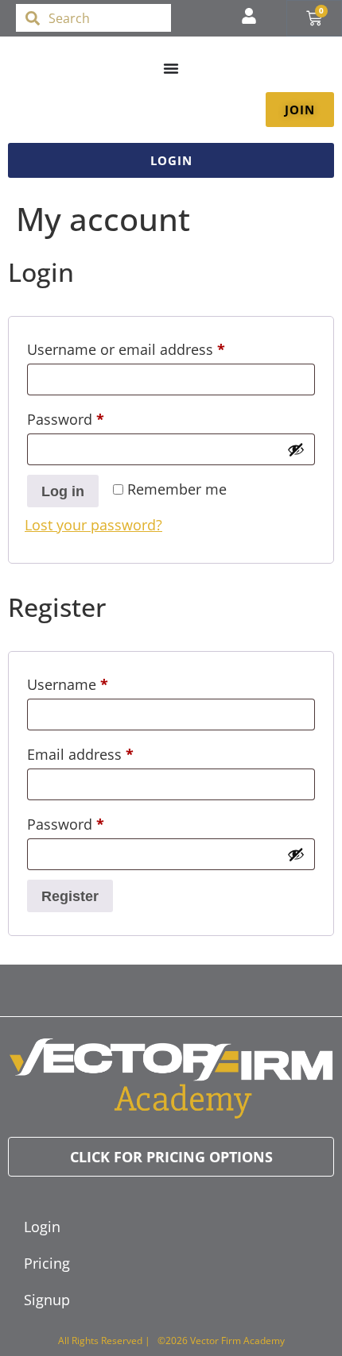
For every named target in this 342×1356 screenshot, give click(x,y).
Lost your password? (93, 524)
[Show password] (296, 449)
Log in (62, 491)
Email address (110, 752)
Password (95, 417)
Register (70, 896)
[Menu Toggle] (171, 68)
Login (42, 1226)
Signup (47, 1299)
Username (97, 682)
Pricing (47, 1263)
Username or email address (156, 347)
